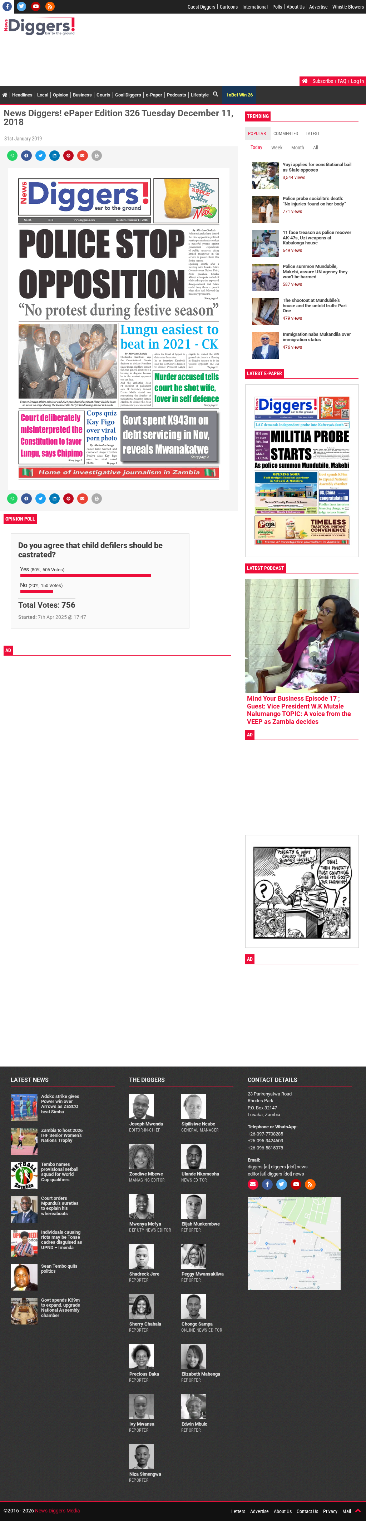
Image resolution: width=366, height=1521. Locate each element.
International (255, 7)
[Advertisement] (134, 57)
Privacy (330, 1511)
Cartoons (229, 7)
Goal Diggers (128, 95)
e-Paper (154, 95)
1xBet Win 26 (239, 95)
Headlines (22, 95)
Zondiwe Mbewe (146, 1174)
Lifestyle (200, 95)
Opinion (60, 95)
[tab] (258, 133)
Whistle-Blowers (348, 7)
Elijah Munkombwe (201, 1224)
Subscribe (322, 81)
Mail (346, 1511)
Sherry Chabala (145, 1324)
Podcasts (176, 95)
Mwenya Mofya (145, 1224)
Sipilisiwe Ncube (198, 1124)
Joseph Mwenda (146, 1124)
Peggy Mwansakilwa (203, 1274)
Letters (238, 1511)
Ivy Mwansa (141, 1424)
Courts (103, 95)
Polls (277, 7)
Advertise (318, 7)
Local (42, 95)
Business (82, 95)
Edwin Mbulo (194, 1424)
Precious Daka (144, 1374)
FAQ (342, 81)
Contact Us (307, 1511)
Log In (357, 81)
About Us (296, 7)
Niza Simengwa (145, 1474)
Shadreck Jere (144, 1274)
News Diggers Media (57, 1510)
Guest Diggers (201, 7)
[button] (12, 155)
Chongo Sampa (197, 1324)
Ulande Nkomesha (200, 1174)
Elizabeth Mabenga (201, 1374)
